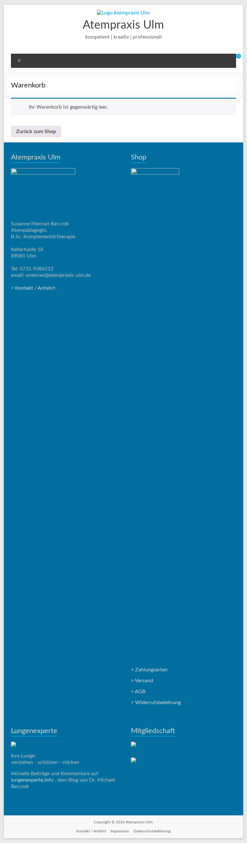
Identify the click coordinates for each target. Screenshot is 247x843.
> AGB (138, 691)
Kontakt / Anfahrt (91, 831)
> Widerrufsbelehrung (156, 702)
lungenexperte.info (33, 780)
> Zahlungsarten (149, 669)
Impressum (120, 831)
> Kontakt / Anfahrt (33, 288)
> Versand (142, 680)
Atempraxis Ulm (123, 25)
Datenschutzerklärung (151, 831)
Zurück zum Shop (36, 131)
